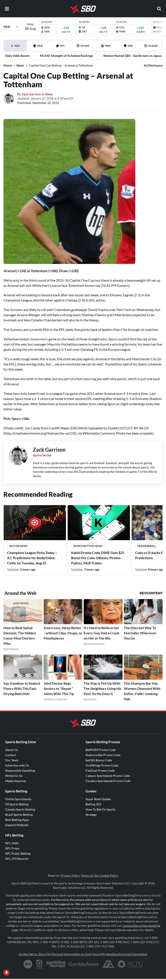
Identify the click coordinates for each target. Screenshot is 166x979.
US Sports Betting (17, 804)
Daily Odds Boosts (17, 55)
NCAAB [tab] (153, 45)
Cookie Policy (109, 875)
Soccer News (18, 545)
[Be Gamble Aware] (84, 964)
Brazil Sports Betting (19, 814)
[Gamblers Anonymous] (108, 964)
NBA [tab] (108, 45)
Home (7, 65)
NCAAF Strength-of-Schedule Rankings (66, 55)
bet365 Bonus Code (99, 760)
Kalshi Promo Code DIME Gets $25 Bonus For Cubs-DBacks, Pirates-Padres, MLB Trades (97, 558)
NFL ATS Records (16, 858)
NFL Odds (12, 843)
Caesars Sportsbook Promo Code (108, 775)
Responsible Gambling (20, 770)
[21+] (28, 964)
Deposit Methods (16, 825)
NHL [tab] (130, 45)
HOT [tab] (16, 47)
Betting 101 (93, 804)
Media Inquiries (15, 781)
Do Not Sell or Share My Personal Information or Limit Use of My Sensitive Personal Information (83, 954)
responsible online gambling (141, 925)
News (20, 65)
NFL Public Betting (17, 853)
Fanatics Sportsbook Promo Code (108, 781)
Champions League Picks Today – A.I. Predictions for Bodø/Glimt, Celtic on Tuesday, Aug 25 (32, 558)
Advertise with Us (17, 765)
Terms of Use (89, 875)
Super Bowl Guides (98, 799)
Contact (10, 755)
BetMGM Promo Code (101, 750)
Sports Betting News (87, 545)
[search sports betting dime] (159, 8)
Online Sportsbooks (18, 799)
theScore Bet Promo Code (103, 755)
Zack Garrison (31, 94)
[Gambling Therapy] (55, 964)
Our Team (11, 760)
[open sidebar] (6, 8)
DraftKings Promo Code (102, 765)
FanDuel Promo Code (100, 770)
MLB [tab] (40, 45)
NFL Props (12, 848)
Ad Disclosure (153, 65)
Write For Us (13, 775)
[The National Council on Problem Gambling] (130, 964)
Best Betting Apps (17, 820)
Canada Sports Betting (20, 809)
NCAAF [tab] (85, 45)
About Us (11, 750)
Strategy (91, 814)
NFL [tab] (62, 45)
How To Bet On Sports (100, 809)
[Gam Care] (39, 964)
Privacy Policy (70, 875)
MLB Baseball (146, 545)
